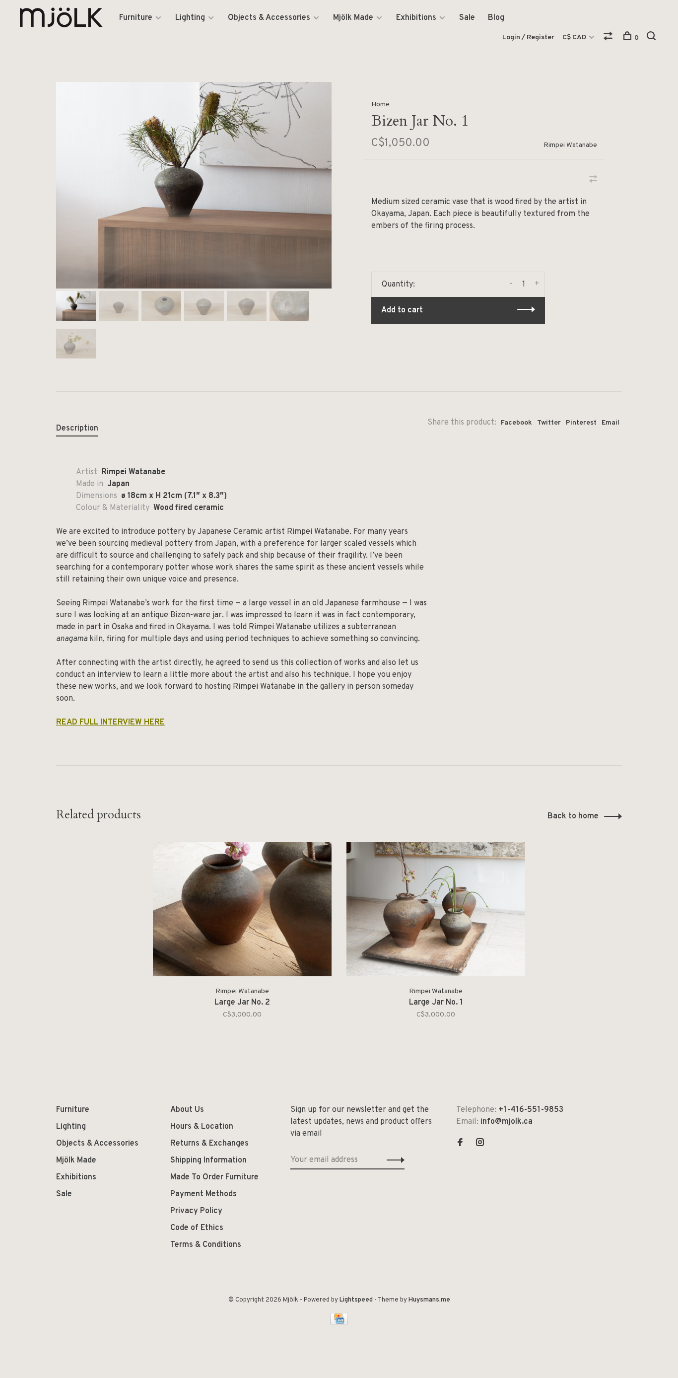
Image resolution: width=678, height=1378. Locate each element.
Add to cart (402, 310)
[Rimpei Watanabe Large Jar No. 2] (242, 909)
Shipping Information (208, 1160)
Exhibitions (416, 18)
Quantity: (398, 285)
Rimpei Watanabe (570, 145)
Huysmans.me (429, 1300)
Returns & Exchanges (209, 1144)
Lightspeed (356, 1300)
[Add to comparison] (593, 180)
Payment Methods (203, 1194)
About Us (187, 1110)
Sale (467, 18)
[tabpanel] (194, 185)
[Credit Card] (339, 1322)
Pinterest (581, 423)
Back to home (573, 816)
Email (610, 423)
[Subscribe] (393, 1160)
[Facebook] (460, 1144)
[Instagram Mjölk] (480, 1144)
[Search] (652, 38)
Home (380, 104)
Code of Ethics (196, 1228)
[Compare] (609, 38)
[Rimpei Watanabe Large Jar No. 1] (435, 909)
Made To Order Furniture (214, 1177)
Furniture (135, 18)
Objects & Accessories (269, 18)
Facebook (516, 423)
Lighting (190, 18)
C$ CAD (575, 37)
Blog (496, 18)
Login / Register (528, 37)
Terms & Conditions (205, 1245)
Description (77, 429)
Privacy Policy (196, 1211)
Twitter (549, 423)
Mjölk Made (353, 18)
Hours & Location (201, 1127)
